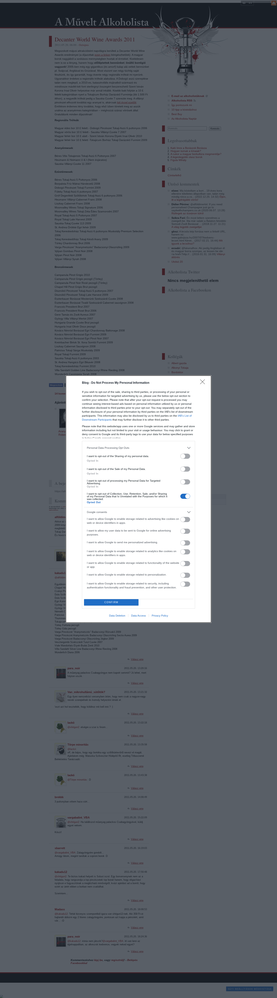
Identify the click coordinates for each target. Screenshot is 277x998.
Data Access (138, 615)
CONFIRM (111, 602)
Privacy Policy (160, 615)
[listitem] (138, 448)
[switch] (185, 456)
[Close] (203, 383)
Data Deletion (117, 615)
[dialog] (138, 499)
